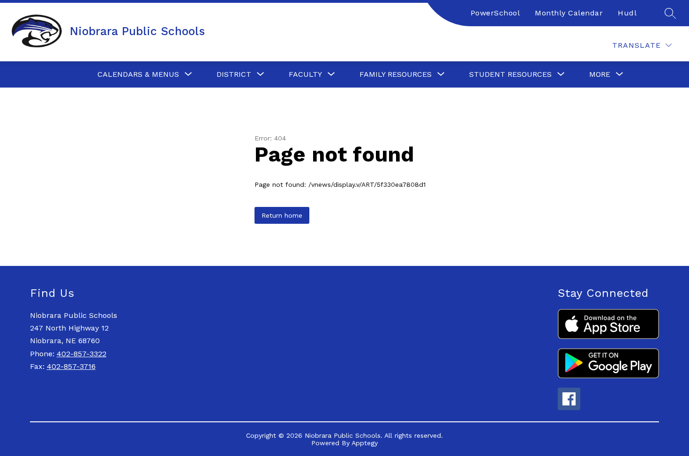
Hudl (627, 12)
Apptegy (365, 443)
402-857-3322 (81, 353)
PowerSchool (495, 12)
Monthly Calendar (569, 12)
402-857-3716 (71, 366)
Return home (282, 215)
